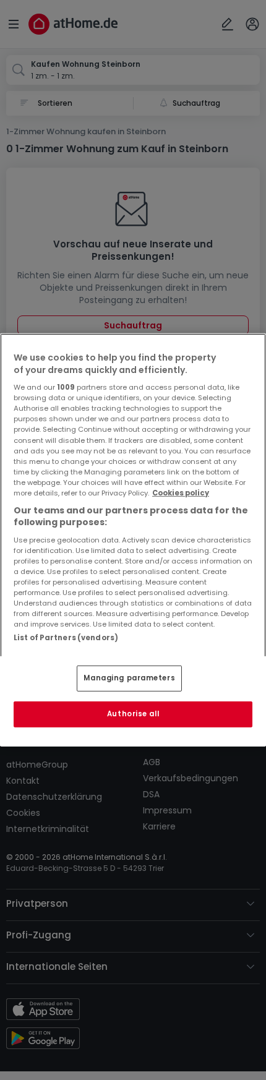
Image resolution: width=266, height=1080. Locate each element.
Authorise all (133, 714)
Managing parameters (129, 678)
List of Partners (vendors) (66, 638)
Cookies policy (180, 493)
